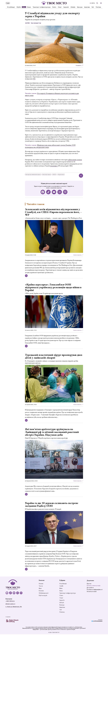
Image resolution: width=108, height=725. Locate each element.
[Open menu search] (97, 3)
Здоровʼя (66, 7)
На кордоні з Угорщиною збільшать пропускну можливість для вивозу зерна (52, 94)
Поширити (78, 65)
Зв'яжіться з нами (91, 591)
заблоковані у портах (75, 160)
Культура (79, 7)
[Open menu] (100, 3)
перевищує (54, 166)
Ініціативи (87, 7)
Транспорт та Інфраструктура (41, 7)
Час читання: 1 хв (36, 23)
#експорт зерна (46, 174)
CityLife (19, 7)
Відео (40, 588)
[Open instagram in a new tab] (59, 192)
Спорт (60, 7)
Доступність (90, 587)
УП (34, 79)
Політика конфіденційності (94, 589)
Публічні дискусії (43, 593)
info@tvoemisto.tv (10, 604)
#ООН (54, 174)
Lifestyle (73, 7)
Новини (41, 583)
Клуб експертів (43, 595)
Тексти (41, 586)
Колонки (41, 590)
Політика (98, 7)
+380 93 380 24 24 (10, 601)
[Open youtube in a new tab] (54, 192)
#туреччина (61, 174)
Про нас (89, 583)
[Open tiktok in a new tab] (48, 192)
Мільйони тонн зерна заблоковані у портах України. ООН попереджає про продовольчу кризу (50, 146)
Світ (93, 7)
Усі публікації (11, 7)
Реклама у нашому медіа (93, 585)
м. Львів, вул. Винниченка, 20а (14, 606)
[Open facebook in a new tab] (43, 192)
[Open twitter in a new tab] (65, 192)
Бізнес (29, 7)
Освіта (54, 7)
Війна (23, 7)
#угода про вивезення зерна (33, 174)
